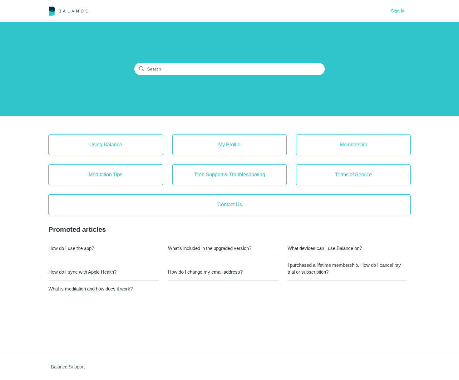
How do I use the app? (71, 248)
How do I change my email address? (205, 272)
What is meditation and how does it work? (90, 288)
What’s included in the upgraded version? (209, 248)
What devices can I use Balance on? (325, 248)
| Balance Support (66, 366)
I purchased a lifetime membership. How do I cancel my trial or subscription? (344, 268)
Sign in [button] (397, 10)
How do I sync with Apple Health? (82, 272)
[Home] (68, 11)
